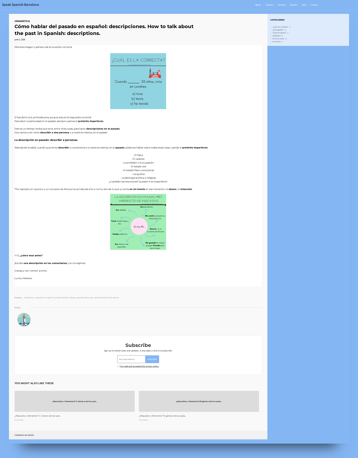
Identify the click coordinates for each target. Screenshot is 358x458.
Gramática (22, 21)
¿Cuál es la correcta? (280, 27)
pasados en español (44, 297)
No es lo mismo (278, 38)
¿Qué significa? (278, 30)
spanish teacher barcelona (106, 297)
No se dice (276, 41)
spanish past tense (84, 297)
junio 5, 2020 (20, 39)
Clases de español (279, 33)
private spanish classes (65, 297)
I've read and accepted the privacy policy (139, 366)
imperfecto (29, 297)
